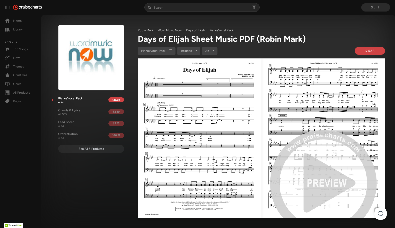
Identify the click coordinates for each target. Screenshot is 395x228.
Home (17, 21)
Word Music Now (170, 30)
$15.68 (116, 99)
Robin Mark (145, 30)
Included (186, 51)
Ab (207, 51)
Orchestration (68, 135)
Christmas (20, 75)
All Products (21, 92)
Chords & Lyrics (69, 111)
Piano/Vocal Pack (70, 100)
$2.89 (116, 111)
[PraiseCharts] (27, 7)
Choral (17, 84)
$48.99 (116, 135)
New (16, 58)
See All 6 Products (91, 149)
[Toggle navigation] (7, 7)
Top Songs (20, 49)
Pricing (17, 101)
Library (18, 29)
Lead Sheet (66, 123)
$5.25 (116, 123)
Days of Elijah (195, 30)
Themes (18, 66)
